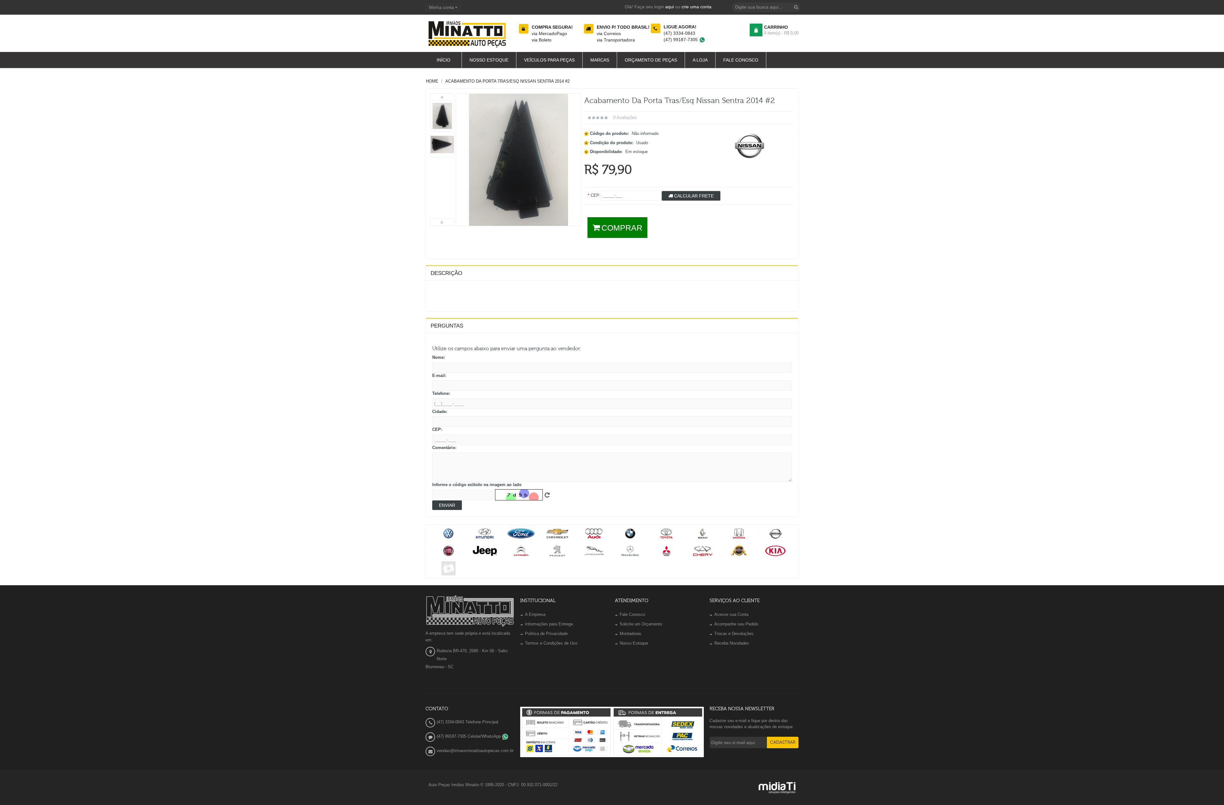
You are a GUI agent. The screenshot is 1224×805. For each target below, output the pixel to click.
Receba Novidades (731, 643)
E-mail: (439, 375)
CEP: (437, 429)
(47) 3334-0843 (679, 33)
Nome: (438, 357)
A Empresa (535, 614)
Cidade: (439, 411)
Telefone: (441, 393)
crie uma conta (696, 6)
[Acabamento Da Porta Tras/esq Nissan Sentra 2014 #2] (442, 116)
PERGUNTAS (447, 326)
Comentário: (444, 447)
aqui (669, 6)
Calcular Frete (693, 195)
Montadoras (630, 633)
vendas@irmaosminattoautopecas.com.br (475, 750)
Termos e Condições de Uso (551, 643)
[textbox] (766, 7)
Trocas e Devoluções (734, 633)
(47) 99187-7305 (681, 39)
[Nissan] (749, 145)
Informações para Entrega (549, 624)
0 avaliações (625, 117)
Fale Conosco (632, 614)
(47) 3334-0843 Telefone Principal (467, 722)
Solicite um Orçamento (641, 624)
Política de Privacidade (546, 633)
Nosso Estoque (634, 643)
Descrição (446, 273)
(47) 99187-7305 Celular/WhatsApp (469, 736)
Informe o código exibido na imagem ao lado (476, 484)
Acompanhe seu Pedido (736, 624)
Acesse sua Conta (731, 614)
